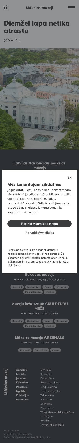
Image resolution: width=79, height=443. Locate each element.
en (70, 178)
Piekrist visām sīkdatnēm (39, 224)
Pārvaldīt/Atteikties (39, 233)
